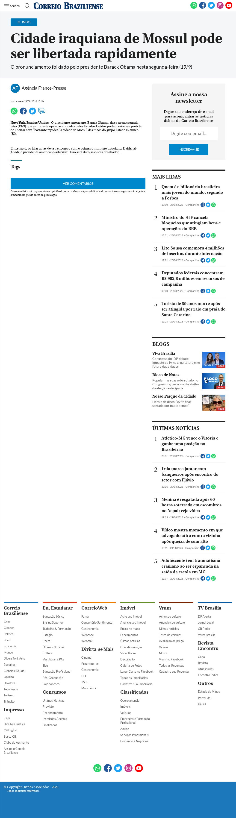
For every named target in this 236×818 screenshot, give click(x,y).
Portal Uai (204, 698)
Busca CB (10, 736)
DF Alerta (204, 616)
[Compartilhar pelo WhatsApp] (213, 206)
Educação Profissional (57, 671)
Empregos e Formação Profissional (135, 720)
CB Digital (10, 730)
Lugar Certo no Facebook (136, 671)
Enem (46, 641)
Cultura (48, 653)
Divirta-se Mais (97, 649)
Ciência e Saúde (14, 671)
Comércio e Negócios (134, 741)
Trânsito (9, 701)
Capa (7, 622)
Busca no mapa (130, 628)
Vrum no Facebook (171, 659)
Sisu (45, 665)
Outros (205, 683)
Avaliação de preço (171, 641)
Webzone (87, 635)
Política (8, 634)
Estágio (48, 635)
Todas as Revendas (171, 665)
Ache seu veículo (170, 616)
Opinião (9, 677)
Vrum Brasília (206, 635)
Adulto (124, 729)
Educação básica (53, 616)
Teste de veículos (170, 635)
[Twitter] (32, 113)
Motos (163, 653)
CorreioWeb (94, 608)
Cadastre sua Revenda (174, 671)
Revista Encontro (208, 645)
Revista (203, 663)
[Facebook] (202, 8)
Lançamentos (129, 635)
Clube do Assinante (16, 742)
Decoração (127, 659)
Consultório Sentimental (97, 622)
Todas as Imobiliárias (134, 678)
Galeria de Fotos (131, 665)
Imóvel (127, 608)
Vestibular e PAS (53, 659)
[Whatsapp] (14, 113)
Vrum (165, 608)
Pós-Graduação (53, 678)
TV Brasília (209, 608)
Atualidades (206, 669)
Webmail (87, 641)
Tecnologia (11, 689)
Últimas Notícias (53, 647)
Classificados (134, 692)
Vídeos (163, 647)
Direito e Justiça (14, 724)
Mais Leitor (88, 688)
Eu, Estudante (58, 608)
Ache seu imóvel (131, 616)
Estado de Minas (209, 691)
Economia (10, 646)
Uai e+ (202, 704)
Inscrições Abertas (55, 719)
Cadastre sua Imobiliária (136, 684)
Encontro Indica (208, 675)
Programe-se (90, 664)
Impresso (14, 709)
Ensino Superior (53, 622)
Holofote (9, 683)
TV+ (84, 682)
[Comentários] (41, 113)
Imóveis (125, 706)
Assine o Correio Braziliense (14, 750)
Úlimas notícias (130, 641)
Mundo (8, 652)
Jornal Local (206, 622)
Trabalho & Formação (57, 628)
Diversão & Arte (14, 658)
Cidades (9, 628)
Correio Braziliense (16, 610)
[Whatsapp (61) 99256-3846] (193, 8)
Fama (85, 616)
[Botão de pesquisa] (26, 5)
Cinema (86, 657)
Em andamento (53, 713)
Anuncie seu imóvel (133, 622)
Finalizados (50, 725)
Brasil (7, 640)
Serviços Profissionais (134, 735)
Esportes (9, 664)
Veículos (125, 713)
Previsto (48, 706)
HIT (83, 676)
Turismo (9, 695)
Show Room (128, 653)
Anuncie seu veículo (172, 622)
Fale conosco (51, 684)
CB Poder (204, 628)
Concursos (54, 692)
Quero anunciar (130, 700)
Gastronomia (90, 628)
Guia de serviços (131, 647)
